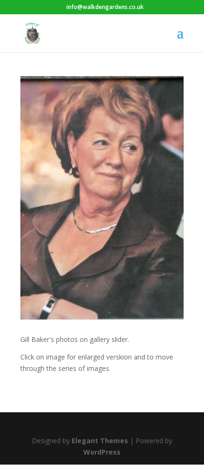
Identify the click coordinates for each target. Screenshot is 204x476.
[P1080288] (102, 316)
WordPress (102, 452)
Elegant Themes (100, 440)
